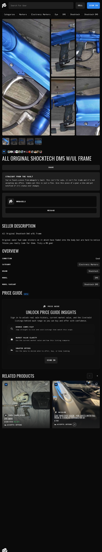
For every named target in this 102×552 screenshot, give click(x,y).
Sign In (93, 5)
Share (51, 167)
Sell (80, 5)
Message (51, 210)
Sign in (51, 360)
